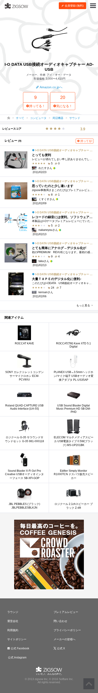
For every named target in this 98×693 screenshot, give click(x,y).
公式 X (60, 648)
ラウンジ (12, 612)
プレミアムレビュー (66, 612)
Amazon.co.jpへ (50, 87)
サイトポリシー (16, 639)
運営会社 (12, 621)
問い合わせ (60, 621)
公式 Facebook (19, 648)
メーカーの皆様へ (64, 639)
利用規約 (12, 630)
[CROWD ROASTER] (49, 554)
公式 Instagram (16, 657)
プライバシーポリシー (67, 630)
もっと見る (83, 305)
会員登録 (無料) (74, 5)
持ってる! (86, 141)
